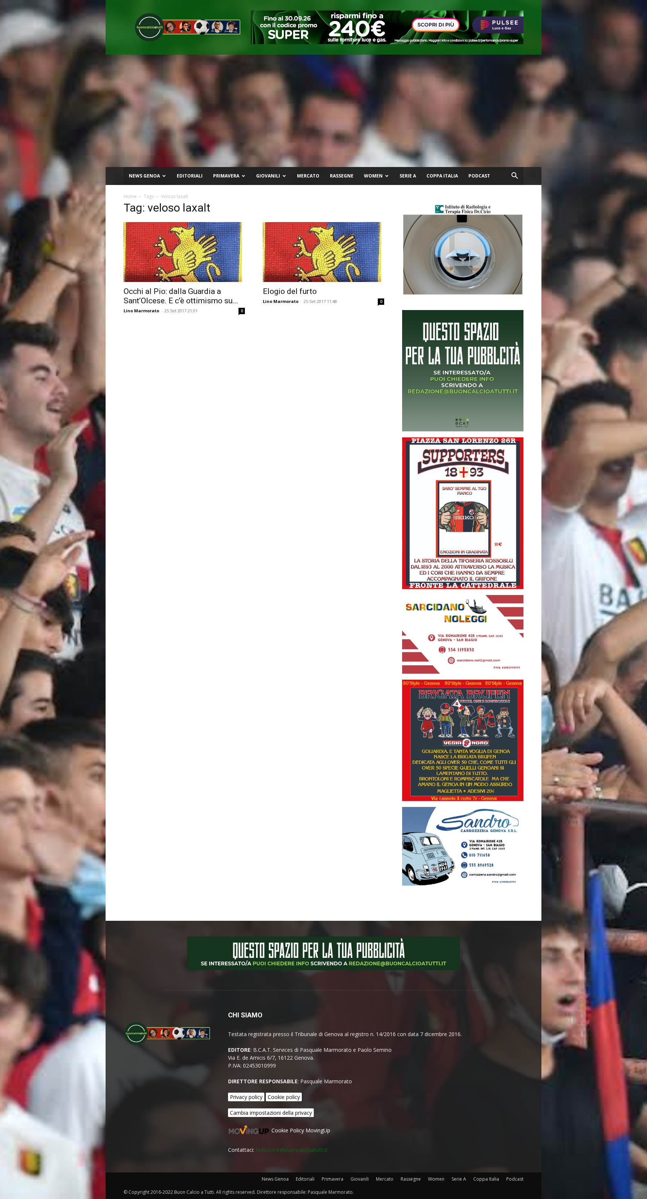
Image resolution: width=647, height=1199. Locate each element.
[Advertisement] (323, 110)
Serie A (408, 176)
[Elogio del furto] (323, 252)
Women (373, 176)
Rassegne (341, 176)
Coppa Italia (442, 176)
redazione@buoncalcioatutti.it (292, 1149)
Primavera (226, 176)
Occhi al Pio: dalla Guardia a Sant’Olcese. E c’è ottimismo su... (181, 296)
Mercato (308, 176)
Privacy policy (246, 1097)
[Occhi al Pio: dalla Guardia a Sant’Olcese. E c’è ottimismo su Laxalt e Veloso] (184, 252)
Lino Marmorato (141, 310)
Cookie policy (284, 1097)
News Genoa (144, 176)
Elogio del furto (290, 291)
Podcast (479, 176)
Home (130, 196)
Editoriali (190, 176)
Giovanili (268, 176)
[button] (514, 176)
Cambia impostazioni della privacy (271, 1112)
